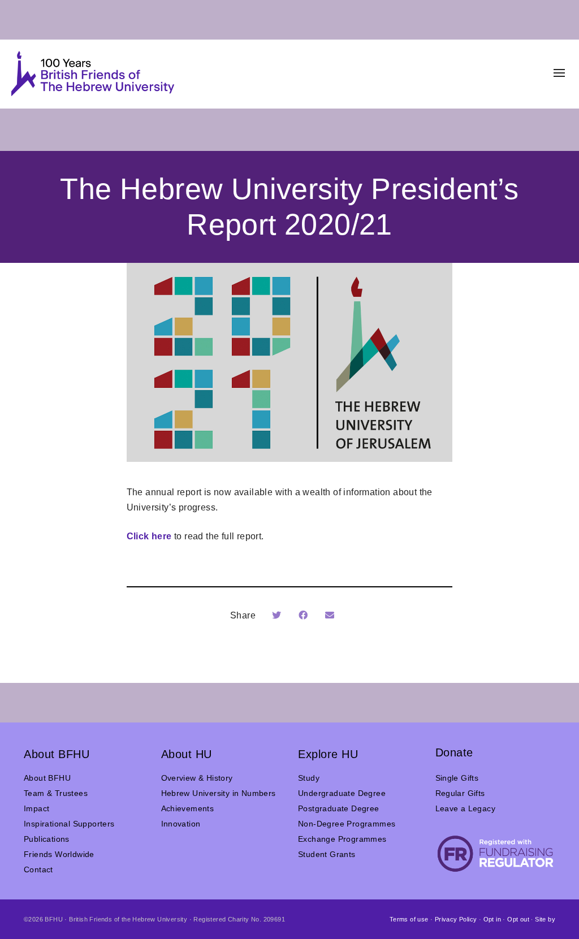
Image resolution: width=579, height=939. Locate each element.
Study (308, 777)
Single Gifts (457, 777)
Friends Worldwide (59, 854)
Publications (47, 838)
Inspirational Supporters (69, 823)
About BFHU (47, 777)
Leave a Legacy (465, 808)
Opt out (518, 919)
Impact (36, 808)
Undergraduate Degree (342, 793)
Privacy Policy (456, 919)
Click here (149, 536)
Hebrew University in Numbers (218, 793)
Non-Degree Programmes (346, 823)
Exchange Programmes (342, 838)
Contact (38, 869)
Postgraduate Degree (338, 808)
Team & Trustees (56, 793)
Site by (545, 919)
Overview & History (197, 777)
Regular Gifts (460, 793)
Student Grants (327, 854)
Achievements (187, 808)
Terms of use (409, 919)
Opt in (492, 919)
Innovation (181, 823)
